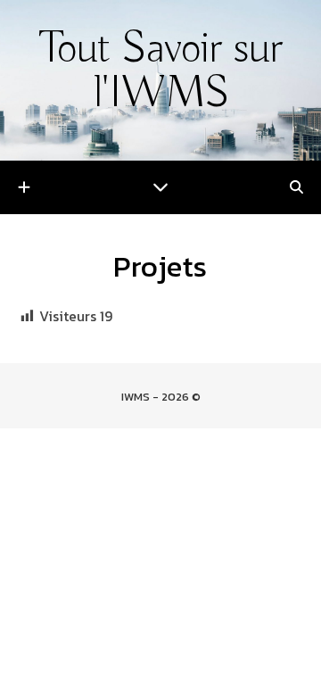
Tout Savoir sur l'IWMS (161, 72)
